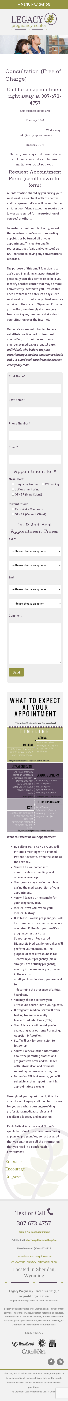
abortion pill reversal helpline (41, 1240)
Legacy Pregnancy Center (34, 21)
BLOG (54, 1262)
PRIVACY (31, 1262)
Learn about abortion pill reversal (34, 1256)
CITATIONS (43, 1262)
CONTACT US (18, 1262)
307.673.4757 (34, 1223)
